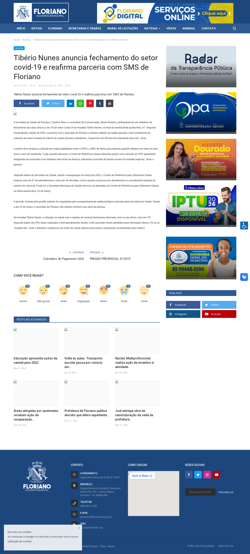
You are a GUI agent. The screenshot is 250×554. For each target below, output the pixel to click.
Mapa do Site (225, 546)
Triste (124, 301)
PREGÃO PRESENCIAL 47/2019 (110, 259)
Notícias (27, 39)
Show (144, 301)
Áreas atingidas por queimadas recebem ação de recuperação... (36, 415)
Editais (36, 28)
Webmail (188, 28)
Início (21, 28)
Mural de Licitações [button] (122, 28)
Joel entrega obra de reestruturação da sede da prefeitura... (134, 415)
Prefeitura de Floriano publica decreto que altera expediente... (86, 413)
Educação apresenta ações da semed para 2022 (35, 360)
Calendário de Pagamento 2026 (63, 259)
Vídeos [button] (171, 28)
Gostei (23, 301)
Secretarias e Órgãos (84, 28)
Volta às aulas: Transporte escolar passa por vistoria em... (83, 362)
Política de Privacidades (200, 546)
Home (17, 39)
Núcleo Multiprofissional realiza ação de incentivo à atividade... (134, 362)
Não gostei (43, 301)
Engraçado (84, 301)
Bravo (103, 301)
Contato (209, 28)
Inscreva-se (226, 492)
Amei (63, 301)
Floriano (55, 28)
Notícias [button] (151, 28)
